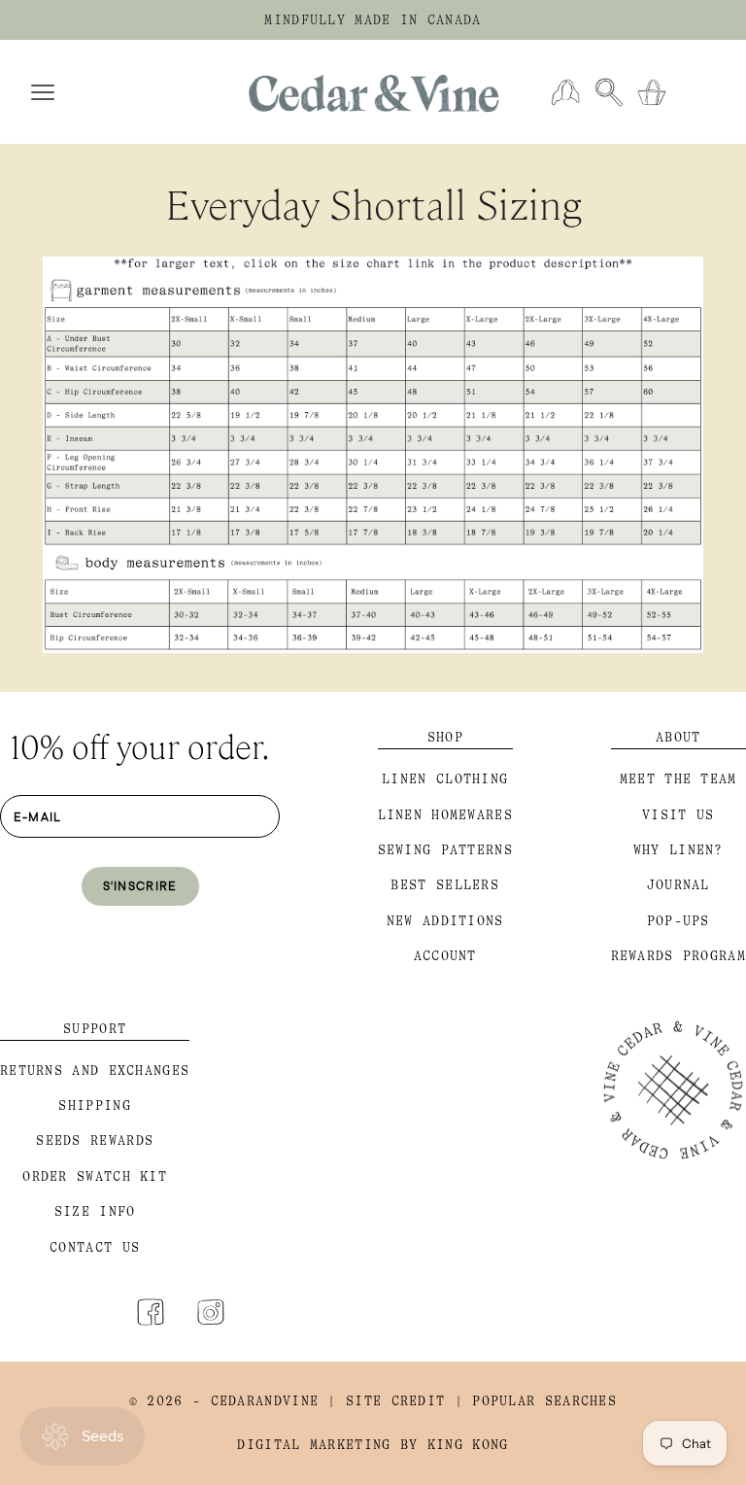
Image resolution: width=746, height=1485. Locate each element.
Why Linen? (678, 850)
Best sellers (444, 885)
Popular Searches (544, 1401)
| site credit (386, 1401)
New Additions (445, 921)
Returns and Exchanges (94, 1070)
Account (445, 956)
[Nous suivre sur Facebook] (150, 1312)
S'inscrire (140, 885)
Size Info (95, 1211)
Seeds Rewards (94, 1140)
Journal (678, 885)
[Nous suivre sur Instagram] (210, 1312)
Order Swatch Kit (94, 1176)
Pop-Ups (678, 921)
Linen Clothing (445, 779)
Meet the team (678, 779)
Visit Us (678, 815)
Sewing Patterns (446, 850)
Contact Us (95, 1247)
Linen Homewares (446, 815)
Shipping (94, 1105)
